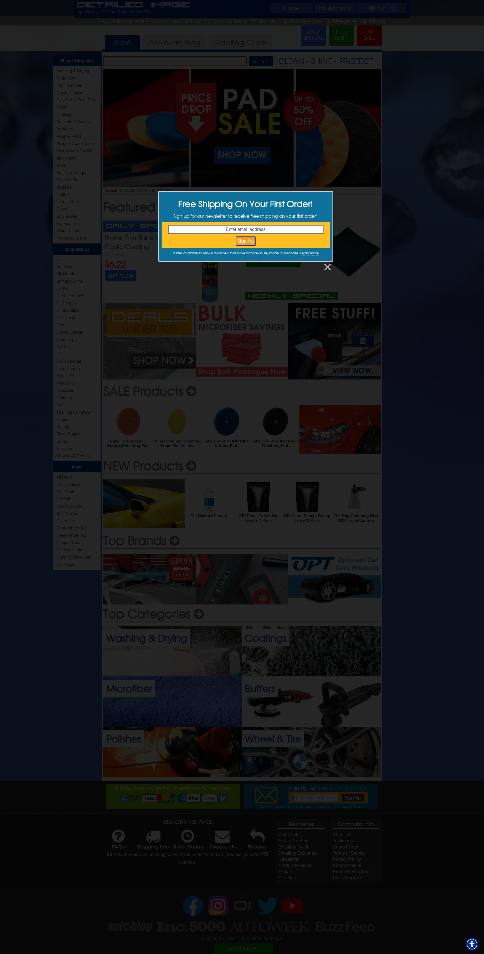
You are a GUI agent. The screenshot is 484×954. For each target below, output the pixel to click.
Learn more (309, 253)
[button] (472, 944)
